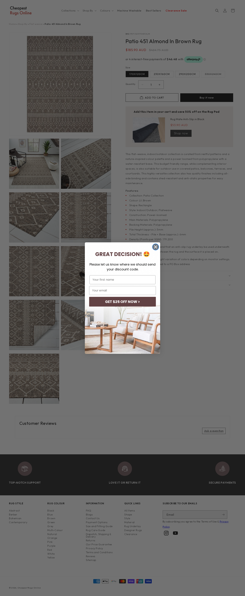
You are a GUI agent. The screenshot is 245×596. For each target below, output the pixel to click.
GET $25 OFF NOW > (122, 301)
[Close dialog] (155, 247)
